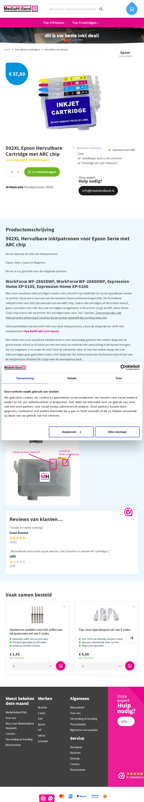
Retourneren (13, 745)
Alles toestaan (117, 431)
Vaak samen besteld (29, 595)
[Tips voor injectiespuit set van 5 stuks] (106, 614)
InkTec (42, 735)
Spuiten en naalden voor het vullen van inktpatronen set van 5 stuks (36, 631)
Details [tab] (72, 378)
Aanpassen (69, 431)
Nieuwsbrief (77, 707)
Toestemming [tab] (25, 378)
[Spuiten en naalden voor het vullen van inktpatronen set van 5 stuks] (37, 614)
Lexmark (43, 741)
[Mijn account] (118, 9)
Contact (10, 733)
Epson (41, 724)
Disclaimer (76, 747)
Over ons (11, 718)
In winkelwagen (44, 172)
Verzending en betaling (19, 739)
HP (39, 730)
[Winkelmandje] (131, 8)
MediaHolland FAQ (16, 712)
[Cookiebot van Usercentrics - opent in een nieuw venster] (123, 367)
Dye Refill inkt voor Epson (41, 331)
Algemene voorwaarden (84, 730)
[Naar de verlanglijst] (65, 607)
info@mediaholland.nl (98, 190)
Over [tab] (119, 378)
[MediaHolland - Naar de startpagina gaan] (21, 8)
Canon (41, 713)
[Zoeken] (101, 8)
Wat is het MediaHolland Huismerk (20, 726)
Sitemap (75, 758)
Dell (40, 718)
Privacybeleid (78, 724)
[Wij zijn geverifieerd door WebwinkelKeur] (128, 512)
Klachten (75, 753)
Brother (42, 707)
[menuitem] (77, 9)
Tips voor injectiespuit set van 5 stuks (104, 630)
